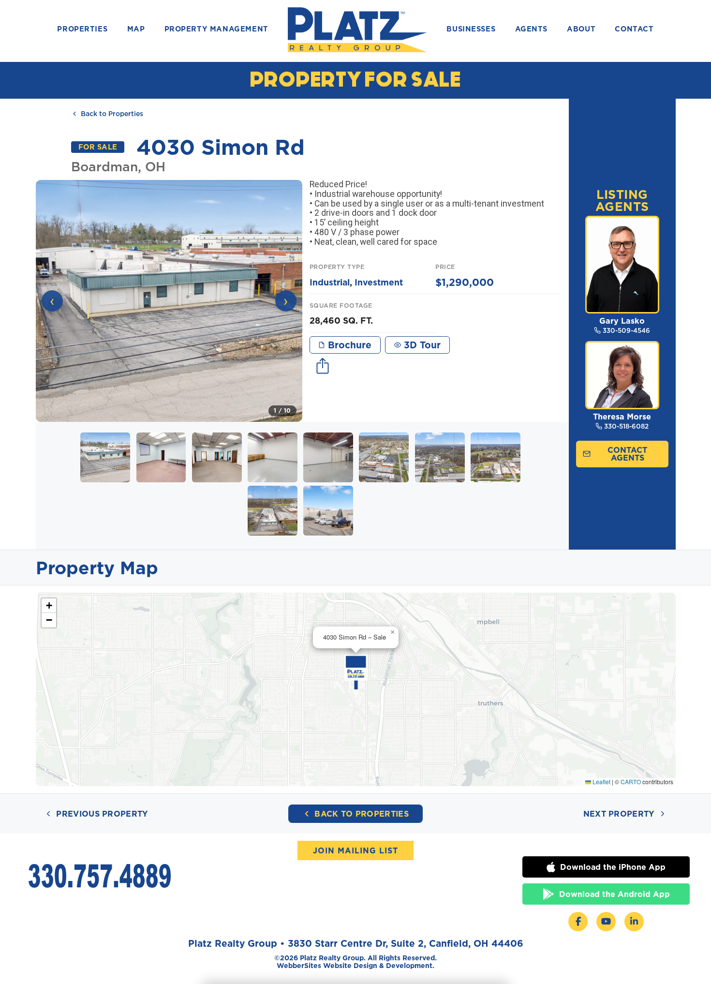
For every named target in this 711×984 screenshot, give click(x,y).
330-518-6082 (626, 426)
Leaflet (600, 781)
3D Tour (421, 345)
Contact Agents (627, 454)
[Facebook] (578, 921)
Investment (379, 282)
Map (136, 29)
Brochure (348, 345)
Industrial (330, 282)
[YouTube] (606, 921)
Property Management (216, 29)
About (581, 29)
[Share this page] (323, 367)
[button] (169, 301)
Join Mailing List (355, 850)
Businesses (470, 29)
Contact (634, 29)
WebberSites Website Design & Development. (355, 965)
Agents (531, 29)
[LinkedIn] (634, 921)
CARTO (631, 781)
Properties (82, 29)
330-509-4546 (626, 330)
